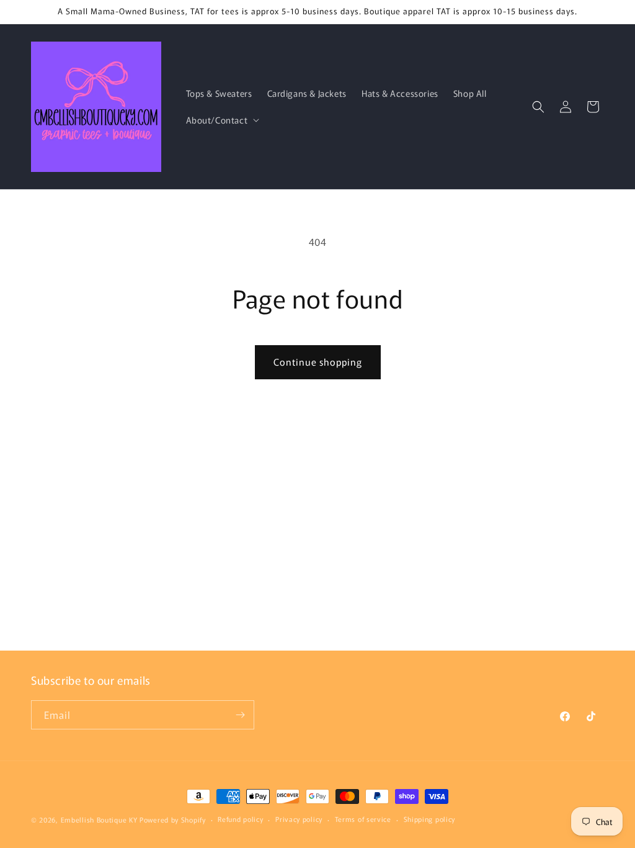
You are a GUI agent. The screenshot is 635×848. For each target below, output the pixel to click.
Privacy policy (298, 819)
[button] (222, 120)
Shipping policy (430, 819)
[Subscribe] (240, 714)
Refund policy (240, 819)
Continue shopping (317, 361)
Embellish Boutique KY (99, 819)
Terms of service (363, 819)
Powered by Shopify (173, 819)
